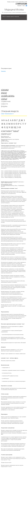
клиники (4, 89)
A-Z (7, 120)
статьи (4, 98)
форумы (4, 106)
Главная (2, 113)
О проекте (19, 5)
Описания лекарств (9, 113)
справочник (6, 101)
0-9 (3, 120)
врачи (4, 92)
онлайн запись (7, 95)
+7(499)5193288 (21, 3)
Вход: (24, 5)
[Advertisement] (12, 44)
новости (4, 104)
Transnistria (3, 71)
